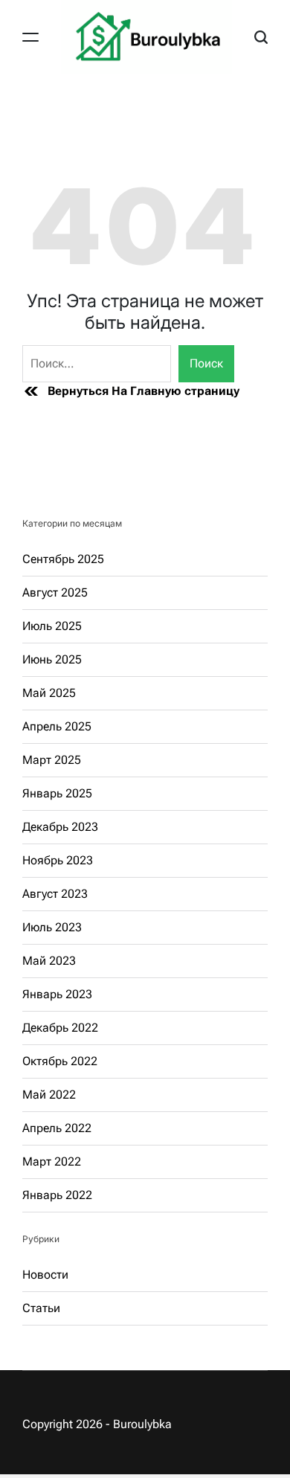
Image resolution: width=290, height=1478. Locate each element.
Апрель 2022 (56, 1128)
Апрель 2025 (56, 726)
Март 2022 (51, 1161)
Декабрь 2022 (60, 1028)
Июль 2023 (52, 927)
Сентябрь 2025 (63, 559)
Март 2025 (51, 760)
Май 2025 (49, 693)
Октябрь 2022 (59, 1061)
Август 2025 (55, 592)
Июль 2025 (52, 626)
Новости (45, 1274)
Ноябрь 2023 (57, 860)
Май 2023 (49, 961)
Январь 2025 (57, 793)
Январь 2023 (57, 994)
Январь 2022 (57, 1195)
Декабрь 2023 (60, 827)
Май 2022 (49, 1094)
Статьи (41, 1308)
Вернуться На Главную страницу (143, 391)
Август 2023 (55, 894)
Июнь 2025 (52, 659)
